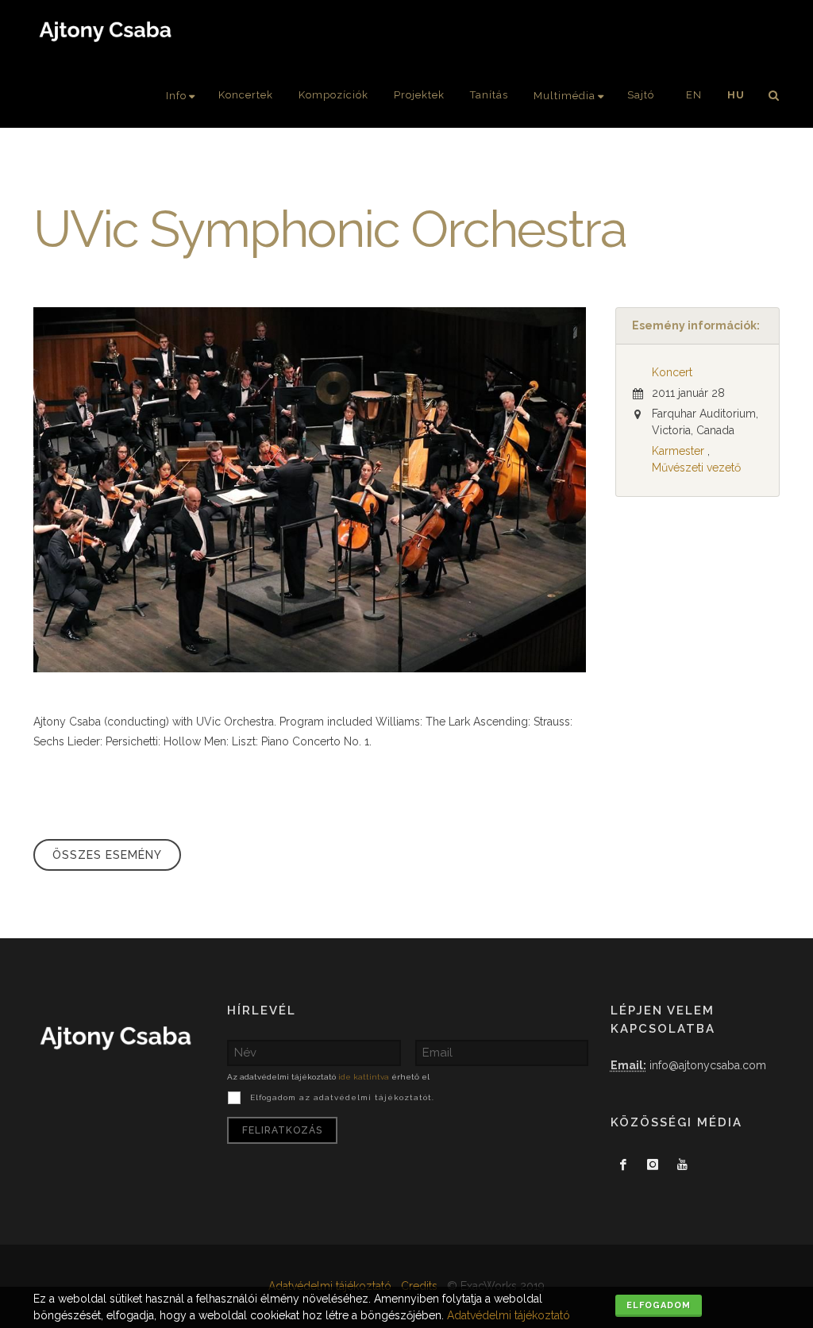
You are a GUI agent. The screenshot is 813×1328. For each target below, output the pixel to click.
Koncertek (245, 95)
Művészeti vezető (696, 467)
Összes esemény (107, 855)
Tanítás (489, 95)
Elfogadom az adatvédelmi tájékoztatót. (342, 1097)
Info (176, 96)
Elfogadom (658, 1305)
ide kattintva (363, 1076)
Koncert (672, 372)
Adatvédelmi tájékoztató (329, 1286)
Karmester (678, 451)
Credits (419, 1286)
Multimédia (564, 96)
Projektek (419, 95)
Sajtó (640, 95)
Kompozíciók (333, 95)
